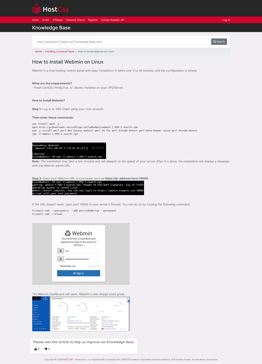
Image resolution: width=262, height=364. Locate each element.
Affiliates (58, 19)
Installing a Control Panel (59, 51)
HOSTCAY (68, 359)
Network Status (75, 19)
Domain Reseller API (112, 19)
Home (35, 19)
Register (93, 19)
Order (45, 19)
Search (220, 41)
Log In (226, 19)
